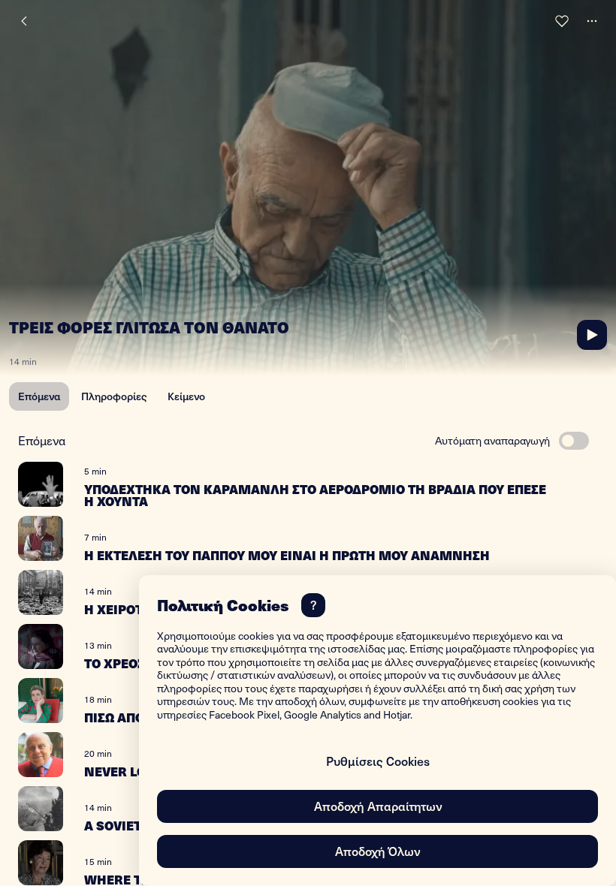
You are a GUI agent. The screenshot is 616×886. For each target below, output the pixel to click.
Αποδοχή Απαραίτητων (378, 805)
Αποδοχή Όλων (377, 850)
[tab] (39, 396)
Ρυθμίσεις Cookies (378, 760)
